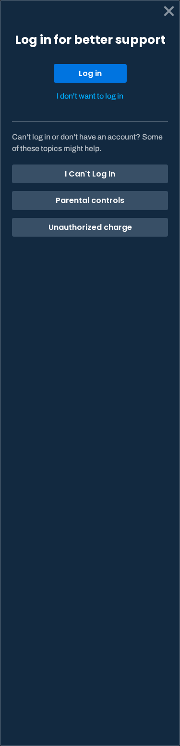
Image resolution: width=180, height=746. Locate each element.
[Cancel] (169, 11)
